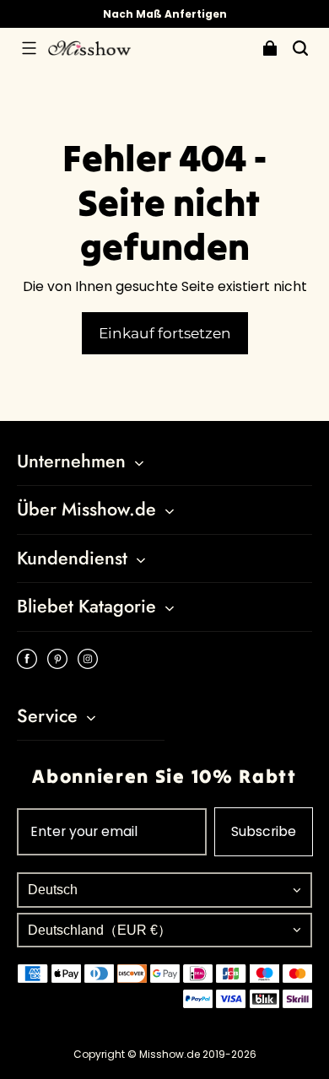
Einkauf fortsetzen (165, 333)
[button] (28, 48)
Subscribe (263, 831)
